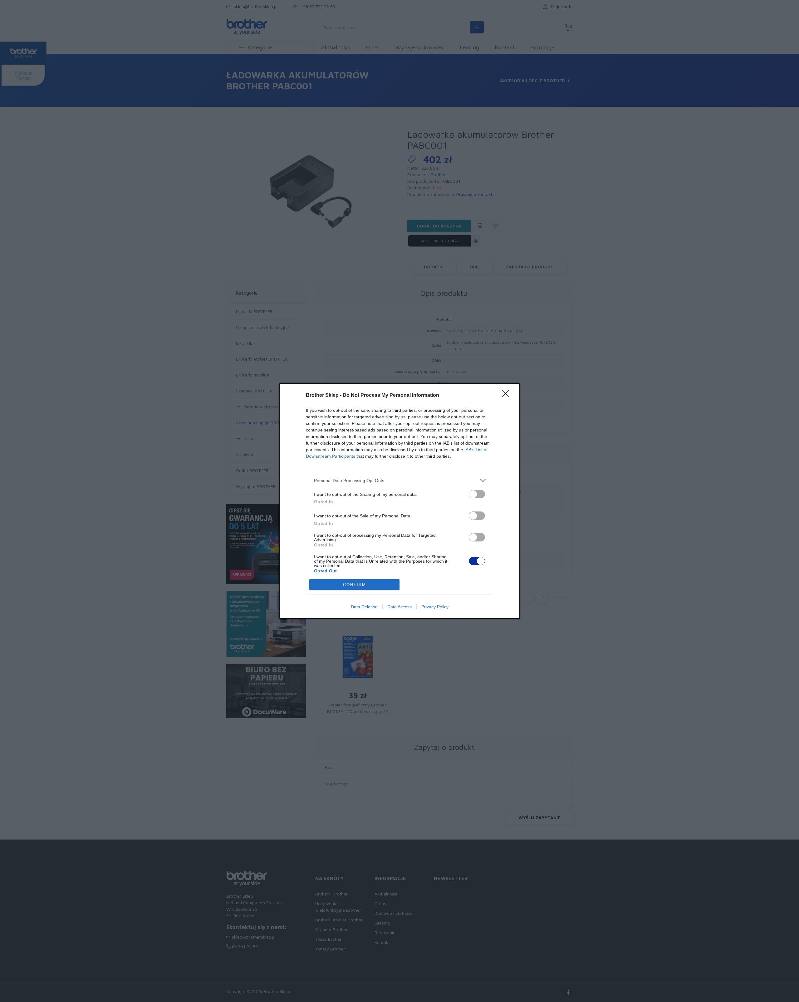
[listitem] (399, 480)
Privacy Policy (435, 606)
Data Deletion (364, 606)
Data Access (399, 606)
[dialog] (399, 501)
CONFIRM (354, 584)
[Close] (507, 395)
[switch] (477, 494)
